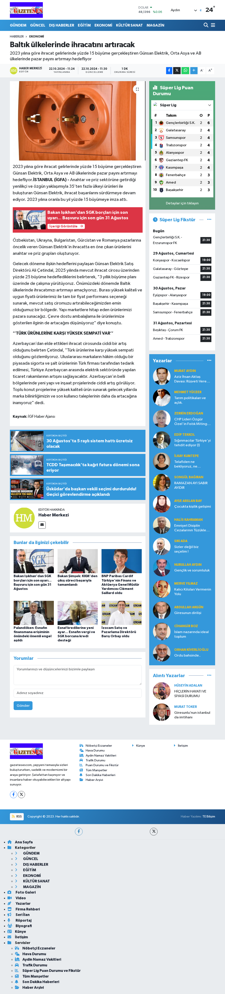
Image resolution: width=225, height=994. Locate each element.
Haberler (17, 36)
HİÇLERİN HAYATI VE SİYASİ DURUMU (190, 694)
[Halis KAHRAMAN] (162, 525)
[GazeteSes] (26, 10)
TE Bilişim (208, 816)
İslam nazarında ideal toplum (191, 634)
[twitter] (154, 831)
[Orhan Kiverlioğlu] (162, 653)
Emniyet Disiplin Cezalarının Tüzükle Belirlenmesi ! (190, 528)
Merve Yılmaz (186, 583)
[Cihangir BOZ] (162, 631)
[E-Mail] (42, 525)
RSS (19, 816)
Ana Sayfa (24, 842)
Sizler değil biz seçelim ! (186, 549)
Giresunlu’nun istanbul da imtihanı (192, 715)
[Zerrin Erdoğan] (162, 419)
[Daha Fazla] (194, 70)
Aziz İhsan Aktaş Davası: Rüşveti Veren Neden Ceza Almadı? (191, 379)
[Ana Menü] (212, 25)
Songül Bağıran (188, 477)
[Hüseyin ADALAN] (162, 691)
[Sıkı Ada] (162, 546)
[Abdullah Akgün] (162, 610)
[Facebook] (13, 794)
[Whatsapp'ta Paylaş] (185, 70)
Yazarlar (23, 903)
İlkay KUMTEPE (186, 456)
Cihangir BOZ (186, 626)
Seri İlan (22, 915)
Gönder (23, 706)
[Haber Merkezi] (24, 518)
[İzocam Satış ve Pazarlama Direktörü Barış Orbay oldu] (122, 613)
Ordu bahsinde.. (187, 655)
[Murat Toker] (162, 712)
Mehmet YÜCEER (187, 392)
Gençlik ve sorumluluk (192, 570)
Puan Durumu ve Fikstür (102, 765)
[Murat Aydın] (162, 376)
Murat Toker (185, 706)
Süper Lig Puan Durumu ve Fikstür (51, 971)
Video (20, 898)
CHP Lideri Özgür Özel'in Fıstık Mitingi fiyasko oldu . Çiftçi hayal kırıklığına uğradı (192, 422)
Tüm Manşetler (96, 770)
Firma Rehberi (27, 909)
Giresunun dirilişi (187, 613)
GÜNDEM (18, 25)
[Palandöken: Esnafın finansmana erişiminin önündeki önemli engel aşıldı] (34, 613)
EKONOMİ (103, 25)
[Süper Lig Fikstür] (209, 220)
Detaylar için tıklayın (182, 203)
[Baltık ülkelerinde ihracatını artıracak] (77, 121)
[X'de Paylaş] (177, 70)
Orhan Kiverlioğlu (191, 649)
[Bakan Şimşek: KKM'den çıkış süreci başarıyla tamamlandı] (78, 561)
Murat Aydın (185, 371)
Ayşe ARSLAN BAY (188, 501)
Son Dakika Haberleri (100, 775)
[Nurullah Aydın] (162, 567)
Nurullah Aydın (187, 564)
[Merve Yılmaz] (162, 589)
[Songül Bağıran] (162, 482)
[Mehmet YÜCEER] (162, 397)
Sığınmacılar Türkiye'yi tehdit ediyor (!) (192, 443)
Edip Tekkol (184, 434)
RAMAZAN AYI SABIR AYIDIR (191, 485)
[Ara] (206, 25)
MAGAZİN (155, 25)
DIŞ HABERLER (61, 25)
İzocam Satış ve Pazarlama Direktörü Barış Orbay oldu (119, 632)
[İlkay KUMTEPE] (162, 461)
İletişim (183, 745)
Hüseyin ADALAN (188, 685)
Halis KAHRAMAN (188, 519)
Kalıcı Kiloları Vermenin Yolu (192, 592)
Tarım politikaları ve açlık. (190, 400)
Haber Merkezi (53, 515)
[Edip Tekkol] (162, 440)
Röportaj (23, 920)
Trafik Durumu (95, 760)
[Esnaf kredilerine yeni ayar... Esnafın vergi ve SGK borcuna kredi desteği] (78, 613)
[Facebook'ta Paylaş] (169, 70)
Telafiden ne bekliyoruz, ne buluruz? (185, 464)
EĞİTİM (84, 25)
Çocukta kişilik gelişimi (192, 507)
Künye (140, 745)
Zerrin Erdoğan (188, 413)
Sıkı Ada (180, 541)
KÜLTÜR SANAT (129, 25)
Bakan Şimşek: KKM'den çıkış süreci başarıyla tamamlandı (77, 580)
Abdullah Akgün (188, 607)
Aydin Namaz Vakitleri (101, 755)
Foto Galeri (25, 892)
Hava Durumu (95, 750)
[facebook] (79, 831)
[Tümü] (209, 361)
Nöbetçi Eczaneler (99, 745)
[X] (21, 794)
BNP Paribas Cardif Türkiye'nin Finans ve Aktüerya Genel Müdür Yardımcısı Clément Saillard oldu (120, 584)
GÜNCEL (37, 25)
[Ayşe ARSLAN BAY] (162, 504)
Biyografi (23, 926)
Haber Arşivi (94, 780)
